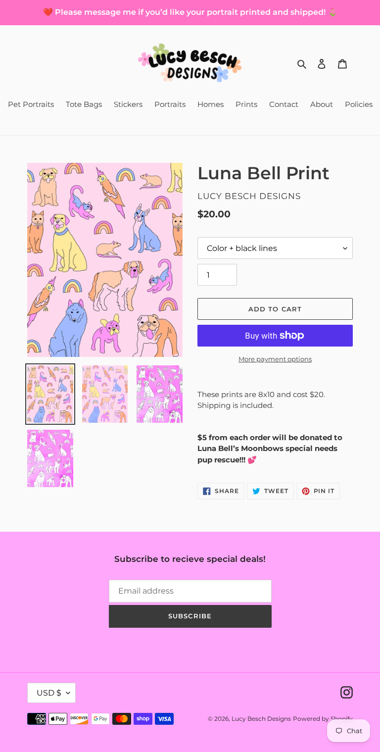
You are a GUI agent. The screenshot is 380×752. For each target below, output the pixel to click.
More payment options (275, 359)
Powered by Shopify (323, 718)
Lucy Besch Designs (261, 718)
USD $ (49, 693)
